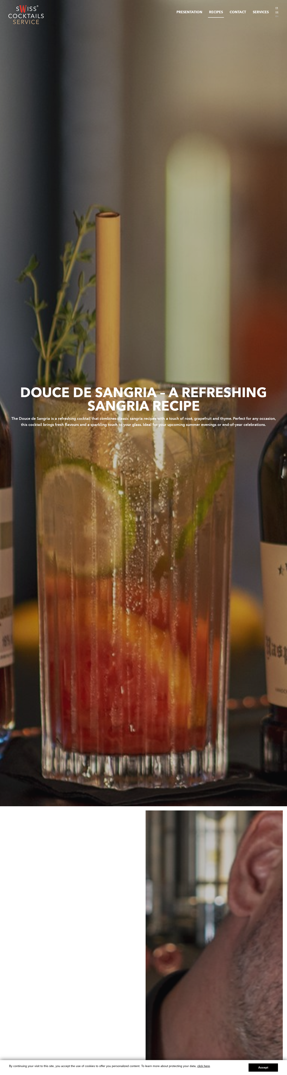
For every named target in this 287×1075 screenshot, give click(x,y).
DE (276, 12)
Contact (238, 12)
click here (203, 1066)
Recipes (216, 12)
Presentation (189, 12)
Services (261, 12)
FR (276, 8)
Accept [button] (263, 1067)
